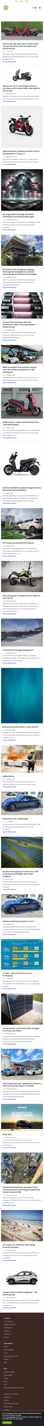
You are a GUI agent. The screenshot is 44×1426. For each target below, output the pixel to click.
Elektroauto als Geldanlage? (16, 819)
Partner (6, 1359)
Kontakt (6, 1400)
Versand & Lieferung (10, 1394)
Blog (5, 1381)
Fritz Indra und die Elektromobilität (18, 543)
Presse (6, 1378)
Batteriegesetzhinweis (11, 1403)
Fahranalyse (8, 1328)
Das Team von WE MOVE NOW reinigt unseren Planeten (19, 1246)
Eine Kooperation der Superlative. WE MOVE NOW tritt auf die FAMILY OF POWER (22, 1084)
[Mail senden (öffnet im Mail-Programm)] (24, 1)
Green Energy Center (11, 1356)
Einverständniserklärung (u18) (14, 1388)
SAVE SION (7, 1134)
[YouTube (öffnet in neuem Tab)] (21, 1)
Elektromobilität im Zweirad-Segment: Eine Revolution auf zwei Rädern (22, 489)
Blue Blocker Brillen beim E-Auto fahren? (21, 727)
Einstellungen (10, 1417)
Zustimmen (7, 1422)
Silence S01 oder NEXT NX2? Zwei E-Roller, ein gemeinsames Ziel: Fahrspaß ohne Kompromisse (21, 46)
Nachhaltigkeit (9, 1350)
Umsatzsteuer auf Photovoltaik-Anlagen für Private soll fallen (21, 1029)
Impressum (7, 1397)
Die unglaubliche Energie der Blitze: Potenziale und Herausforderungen (18, 215)
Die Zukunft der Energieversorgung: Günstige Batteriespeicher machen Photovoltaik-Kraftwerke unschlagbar (20, 271)
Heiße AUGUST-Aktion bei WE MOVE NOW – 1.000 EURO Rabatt (21, 423)
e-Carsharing (8, 1321)
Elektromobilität (9, 1372)
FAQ (5, 1384)
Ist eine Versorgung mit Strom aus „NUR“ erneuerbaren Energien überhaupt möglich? (21, 874)
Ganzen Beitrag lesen (9, 62)
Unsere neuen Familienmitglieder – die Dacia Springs (20, 1293)
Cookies (6, 1410)
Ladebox (7, 1331)
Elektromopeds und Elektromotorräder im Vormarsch (21, 597)
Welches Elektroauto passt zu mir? (18, 921)
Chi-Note (7, 1334)
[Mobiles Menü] (39, 7)
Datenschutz (8, 1406)
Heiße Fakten (8, 776)
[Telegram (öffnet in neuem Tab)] (27, 1)
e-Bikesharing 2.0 (9, 1324)
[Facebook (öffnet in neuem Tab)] (17, 1)
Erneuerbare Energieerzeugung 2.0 (18, 650)
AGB (5, 1362)
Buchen (6, 1337)
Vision (6, 1346)
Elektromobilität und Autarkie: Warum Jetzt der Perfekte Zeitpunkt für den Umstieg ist (20, 369)
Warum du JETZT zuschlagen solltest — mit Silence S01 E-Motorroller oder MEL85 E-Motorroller (22, 88)
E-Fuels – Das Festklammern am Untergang (17, 974)
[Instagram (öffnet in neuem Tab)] (19, 1)
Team (6, 1353)
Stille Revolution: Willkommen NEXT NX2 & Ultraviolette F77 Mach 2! (21, 152)
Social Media (8, 1375)
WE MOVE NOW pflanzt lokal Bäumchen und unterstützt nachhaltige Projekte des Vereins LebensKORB (21, 1189)
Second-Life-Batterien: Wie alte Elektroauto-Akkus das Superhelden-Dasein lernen (19, 324)
